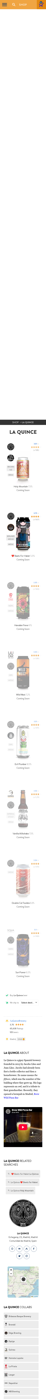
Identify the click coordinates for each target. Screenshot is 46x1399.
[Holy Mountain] (23, 463)
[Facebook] (34, 1249)
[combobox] (29, 1003)
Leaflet (35, 1296)
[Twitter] (19, 1256)
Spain (20, 1039)
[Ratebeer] (19, 1249)
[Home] (12, 1249)
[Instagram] (27, 1256)
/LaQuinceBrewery (18, 1020)
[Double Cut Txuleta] (23, 879)
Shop (23, 5)
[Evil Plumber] (23, 740)
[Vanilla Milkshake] (23, 810)
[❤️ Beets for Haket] (23, 532)
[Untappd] (27, 1249)
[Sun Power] (23, 949)
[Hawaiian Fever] (23, 602)
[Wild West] (23, 671)
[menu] (4, 4)
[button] (23, 1279)
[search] (13, 4)
